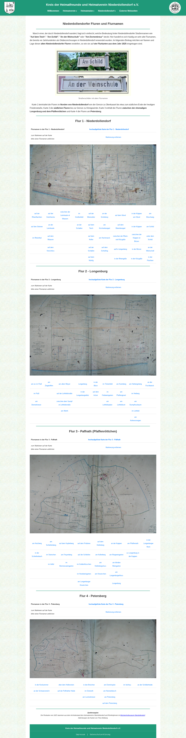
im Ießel (51, 564)
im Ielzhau (127, 685)
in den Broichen (89, 685)
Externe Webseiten (128, 11)
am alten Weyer (64, 384)
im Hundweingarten (84, 574)
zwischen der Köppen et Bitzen (136, 237)
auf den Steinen (37, 227)
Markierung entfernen (113, 137)
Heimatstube (87, 11)
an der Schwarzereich (41, 691)
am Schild (150, 227)
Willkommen (53, 11)
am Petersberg (109, 697)
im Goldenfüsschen (84, 564)
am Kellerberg (100, 555)
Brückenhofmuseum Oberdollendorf (132, 715)
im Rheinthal (37, 238)
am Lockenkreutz (89, 697)
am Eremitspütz (110, 685)
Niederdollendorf (106, 11)
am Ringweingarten (116, 555)
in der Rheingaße (120, 259)
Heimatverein (69, 11)
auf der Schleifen (84, 555)
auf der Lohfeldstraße (64, 393)
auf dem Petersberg (109, 703)
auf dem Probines (84, 543)
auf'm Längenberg (120, 249)
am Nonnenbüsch (109, 691)
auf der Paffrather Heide (66, 691)
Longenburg (82, 384)
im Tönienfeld (107, 384)
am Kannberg (121, 384)
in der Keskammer (41, 685)
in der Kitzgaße (136, 259)
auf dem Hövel (120, 215)
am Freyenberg (66, 555)
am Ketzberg (37, 543)
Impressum (80, 734)
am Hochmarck (104, 238)
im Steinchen (51, 555)
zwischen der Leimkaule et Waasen (65, 215)
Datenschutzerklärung (100, 734)
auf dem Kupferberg (66, 543)
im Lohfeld (135, 411)
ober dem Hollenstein (66, 685)
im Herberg (135, 393)
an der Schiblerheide (145, 685)
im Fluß (36, 393)
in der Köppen (137, 227)
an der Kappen (116, 543)
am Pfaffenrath (132, 543)
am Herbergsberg (135, 384)
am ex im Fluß (36, 384)
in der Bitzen (136, 249)
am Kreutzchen (100, 574)
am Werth (64, 411)
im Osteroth (89, 691)
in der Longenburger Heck (148, 543)
